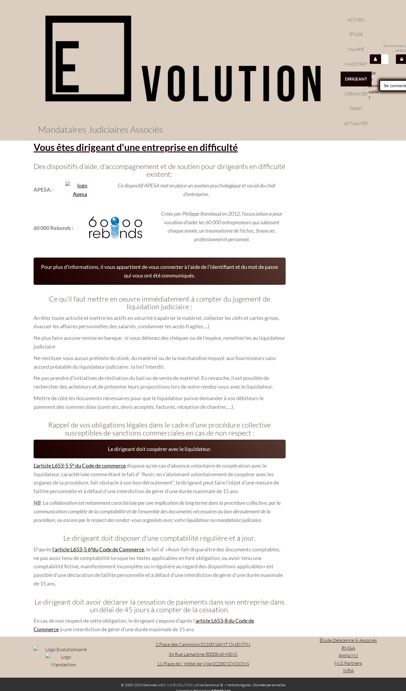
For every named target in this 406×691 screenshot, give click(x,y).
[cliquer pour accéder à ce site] (80, 189)
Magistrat (356, 64)
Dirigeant (356, 78)
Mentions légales (238, 685)
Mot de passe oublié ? (374, 85)
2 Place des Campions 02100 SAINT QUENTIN (202, 644)
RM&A (348, 648)
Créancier (356, 93)
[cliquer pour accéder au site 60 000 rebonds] (115, 228)
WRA (348, 670)
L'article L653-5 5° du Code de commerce (80, 465)
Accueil (356, 19)
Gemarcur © (213, 685)
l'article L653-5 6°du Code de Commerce (98, 549)
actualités (356, 123)
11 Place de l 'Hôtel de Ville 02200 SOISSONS (203, 664)
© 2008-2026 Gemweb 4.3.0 (143, 685)
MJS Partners (348, 663)
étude (356, 34)
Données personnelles (269, 685)
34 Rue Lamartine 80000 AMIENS (203, 654)
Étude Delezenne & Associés (348, 640)
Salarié (356, 49)
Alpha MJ (348, 655)
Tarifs (356, 108)
